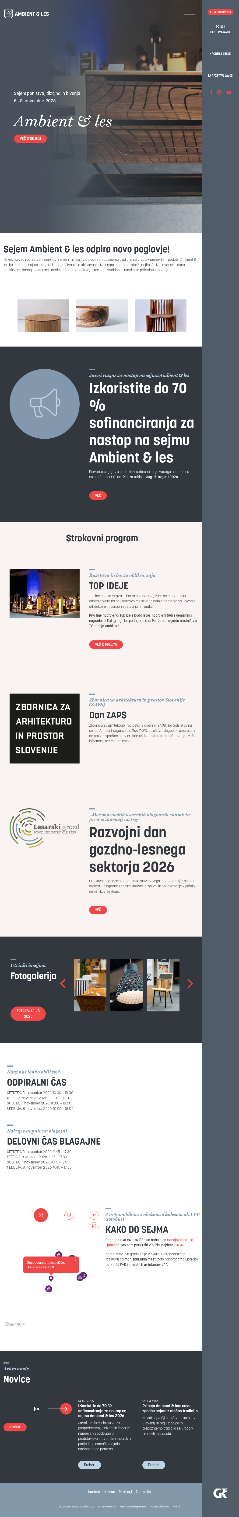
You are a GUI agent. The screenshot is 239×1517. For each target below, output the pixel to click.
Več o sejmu (30, 139)
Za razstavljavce (220, 75)
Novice (15, 1427)
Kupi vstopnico (220, 12)
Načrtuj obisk (220, 54)
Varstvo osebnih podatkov (133, 1507)
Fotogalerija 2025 (28, 1014)
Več (98, 496)
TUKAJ (179, 1245)
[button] (51, 1278)
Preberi (89, 1465)
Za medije (143, 1492)
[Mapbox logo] (15, 1324)
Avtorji (176, 1507)
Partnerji (125, 1492)
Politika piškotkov (160, 1507)
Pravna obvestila (107, 1507)
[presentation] (63, 985)
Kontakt (94, 1492)
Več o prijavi (106, 645)
